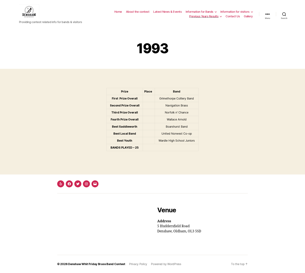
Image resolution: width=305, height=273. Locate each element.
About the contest (137, 11)
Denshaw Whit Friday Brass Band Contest (96, 264)
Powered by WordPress (166, 264)
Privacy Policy (138, 264)
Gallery (248, 16)
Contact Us (233, 16)
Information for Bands (199, 11)
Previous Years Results (203, 16)
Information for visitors (235, 11)
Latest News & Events (167, 11)
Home (118, 11)
